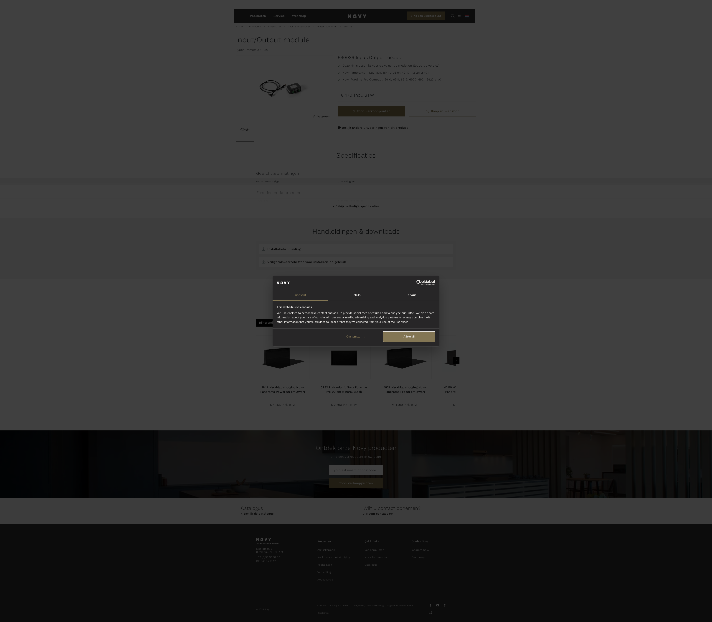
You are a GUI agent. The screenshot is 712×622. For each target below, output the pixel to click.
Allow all (409, 336)
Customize (353, 336)
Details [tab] (356, 295)
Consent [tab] (300, 295)
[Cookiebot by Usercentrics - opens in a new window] (419, 283)
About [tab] (412, 295)
